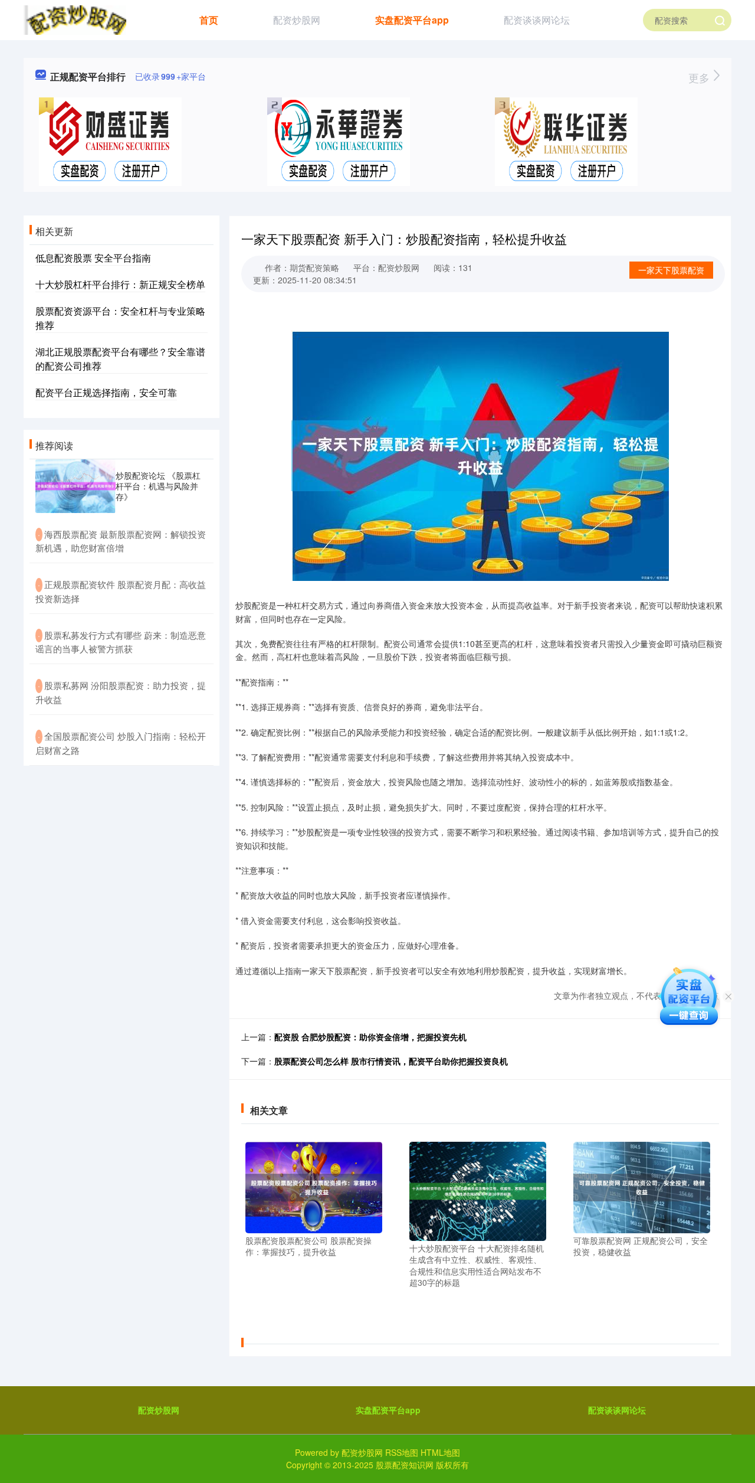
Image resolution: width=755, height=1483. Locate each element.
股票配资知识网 (405, 1465)
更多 (700, 77)
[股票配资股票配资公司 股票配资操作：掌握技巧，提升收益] (313, 1186)
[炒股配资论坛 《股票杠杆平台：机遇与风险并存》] (75, 486)
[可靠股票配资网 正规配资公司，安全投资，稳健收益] (641, 1186)
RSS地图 (401, 1452)
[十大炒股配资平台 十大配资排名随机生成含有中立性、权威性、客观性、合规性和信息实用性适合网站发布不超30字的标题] (477, 1189)
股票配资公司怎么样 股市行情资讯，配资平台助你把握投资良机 (391, 1061)
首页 (208, 20)
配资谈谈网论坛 (537, 20)
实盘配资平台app (412, 20)
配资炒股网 (296, 20)
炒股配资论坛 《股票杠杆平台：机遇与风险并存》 (158, 485)
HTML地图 (440, 1452)
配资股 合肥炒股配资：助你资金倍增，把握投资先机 (370, 1037)
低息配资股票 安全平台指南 (93, 257)
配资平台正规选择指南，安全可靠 (106, 392)
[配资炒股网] (75, 19)
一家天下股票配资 (671, 270)
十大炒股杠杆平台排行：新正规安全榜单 (120, 284)
